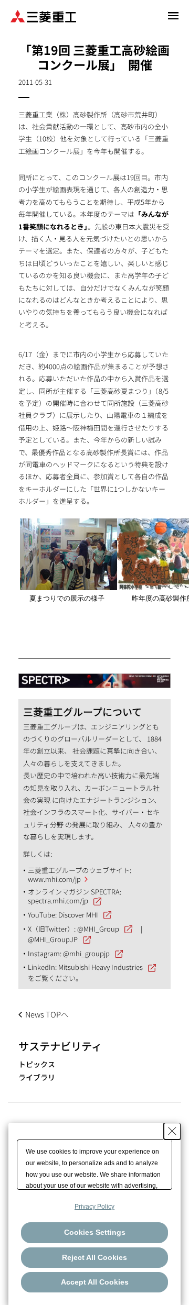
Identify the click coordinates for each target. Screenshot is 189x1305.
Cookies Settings (94, 1232)
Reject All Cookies (94, 1257)
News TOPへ (47, 1014)
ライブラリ (36, 1077)
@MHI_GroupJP (53, 939)
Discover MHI (78, 915)
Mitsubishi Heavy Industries (100, 967)
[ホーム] (43, 15)
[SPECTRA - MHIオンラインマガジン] (94, 676)
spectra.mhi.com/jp (58, 900)
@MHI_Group (98, 929)
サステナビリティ (60, 1046)
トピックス (36, 1064)
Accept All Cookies (95, 1282)
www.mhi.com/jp (54, 879)
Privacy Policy (94, 1206)
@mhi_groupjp (86, 953)
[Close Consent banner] (172, 1131)
